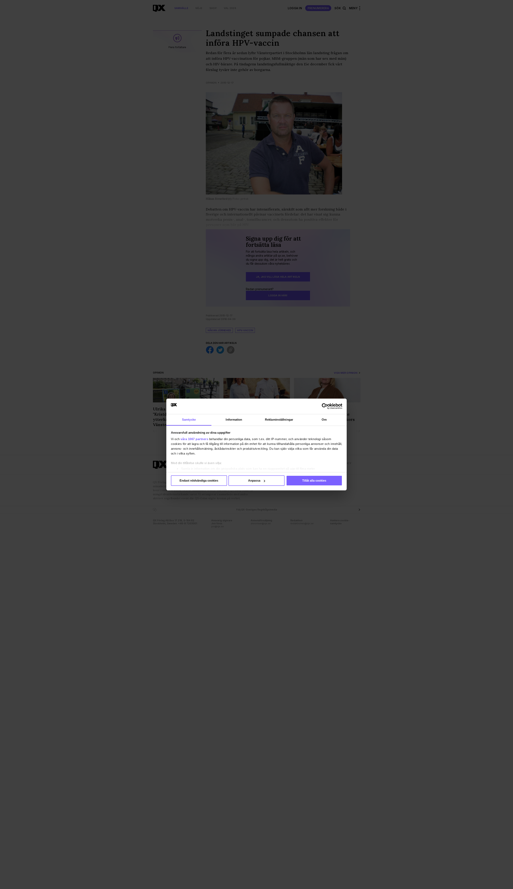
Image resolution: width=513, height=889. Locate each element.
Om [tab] (324, 419)
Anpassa (254, 480)
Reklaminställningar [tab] (279, 419)
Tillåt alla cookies (314, 480)
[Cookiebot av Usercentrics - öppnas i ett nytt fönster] (324, 406)
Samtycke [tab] (189, 419)
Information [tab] (234, 419)
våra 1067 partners (194, 439)
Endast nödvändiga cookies (199, 480)
